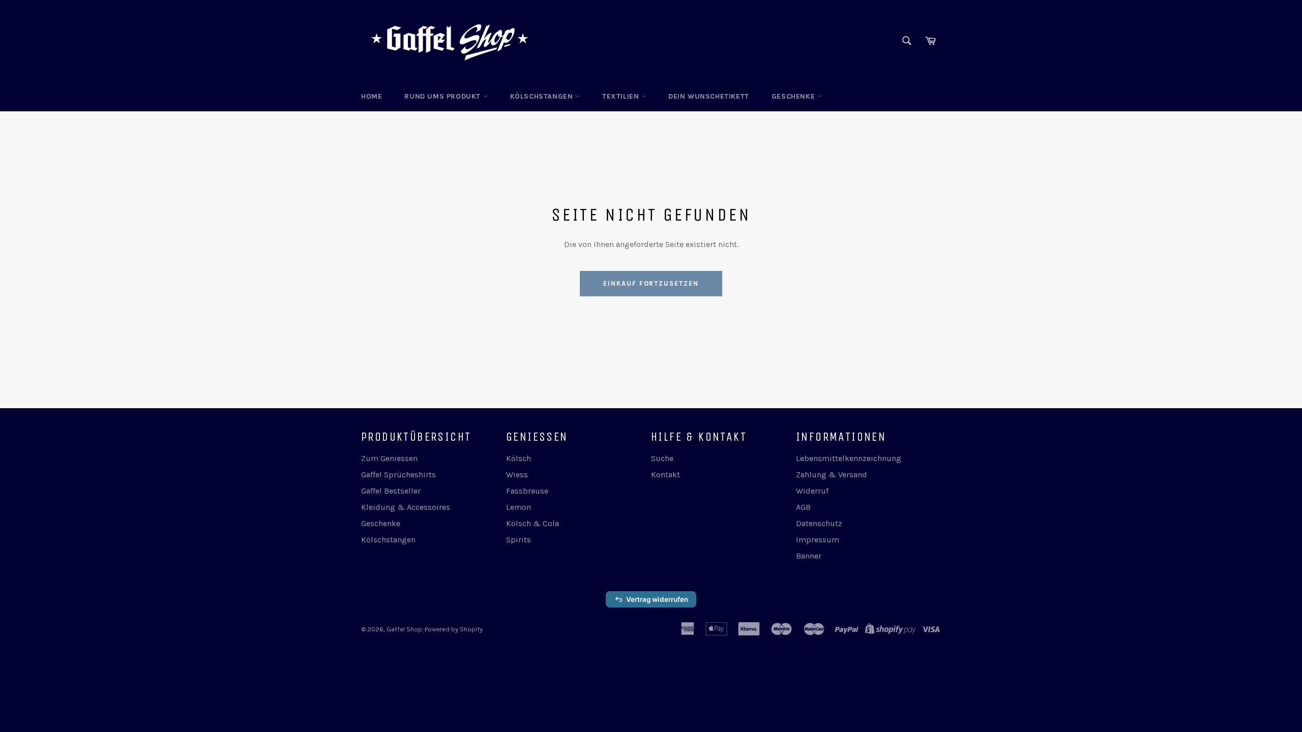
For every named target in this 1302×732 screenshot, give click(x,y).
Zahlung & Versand (831, 474)
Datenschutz (819, 523)
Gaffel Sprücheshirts (398, 474)
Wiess (517, 474)
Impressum (817, 539)
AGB (803, 507)
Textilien (621, 96)
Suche (662, 458)
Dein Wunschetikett (708, 96)
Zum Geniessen (389, 458)
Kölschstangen (542, 96)
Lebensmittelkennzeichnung (848, 458)
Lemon (518, 507)
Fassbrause (527, 491)
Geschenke (794, 96)
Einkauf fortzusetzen (651, 283)
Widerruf (812, 491)
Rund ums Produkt (443, 96)
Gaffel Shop (404, 629)
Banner (808, 556)
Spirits (518, 539)
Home (371, 96)
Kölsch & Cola (532, 523)
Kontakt (665, 474)
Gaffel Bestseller (391, 491)
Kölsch (518, 458)
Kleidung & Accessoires (405, 507)
